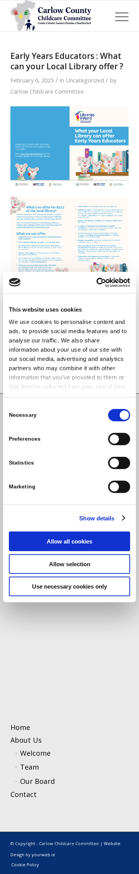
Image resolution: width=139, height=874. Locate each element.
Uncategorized (85, 80)
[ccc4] (57, 15)
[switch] (119, 439)
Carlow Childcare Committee (47, 91)
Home (20, 727)
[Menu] (118, 15)
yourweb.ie (43, 854)
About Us (26, 740)
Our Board (37, 781)
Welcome (35, 753)
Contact (23, 794)
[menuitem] (118, 15)
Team (29, 767)
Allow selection (69, 563)
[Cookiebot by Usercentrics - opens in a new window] (98, 282)
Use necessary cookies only (69, 586)
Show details (96, 518)
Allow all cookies (69, 541)
